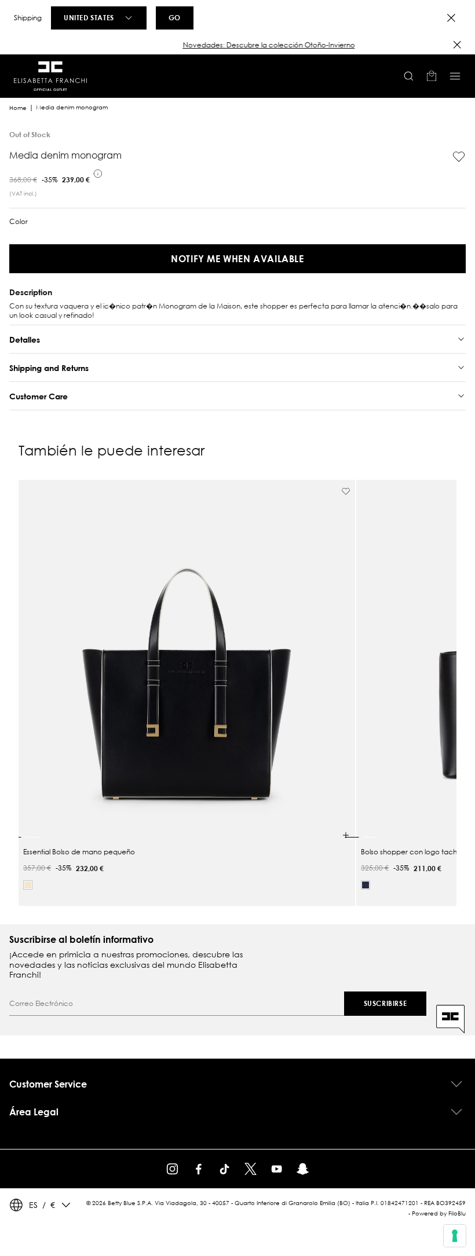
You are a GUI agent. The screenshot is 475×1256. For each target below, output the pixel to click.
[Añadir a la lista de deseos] (459, 157)
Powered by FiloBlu (439, 1213)
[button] (237, 45)
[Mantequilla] (27, 885)
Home (18, 108)
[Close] (451, 18)
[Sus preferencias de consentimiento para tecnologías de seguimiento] (455, 1236)
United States (89, 17)
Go (175, 17)
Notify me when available (237, 258)
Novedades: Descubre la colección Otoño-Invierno (238, 45)
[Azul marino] (365, 885)
